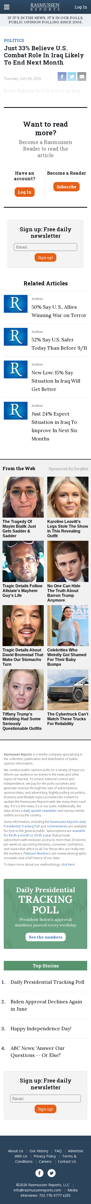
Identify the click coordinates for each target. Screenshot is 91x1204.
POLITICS (14, 40)
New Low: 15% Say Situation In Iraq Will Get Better (56, 381)
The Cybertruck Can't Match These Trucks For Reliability (67, 719)
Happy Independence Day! (41, 1028)
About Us (15, 1150)
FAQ (58, 1150)
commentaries (57, 826)
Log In (81, 7)
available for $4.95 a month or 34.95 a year (44, 833)
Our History (39, 1150)
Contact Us (67, 1161)
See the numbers (45, 937)
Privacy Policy (45, 1156)
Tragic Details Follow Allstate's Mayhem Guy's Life (22, 591)
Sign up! (45, 257)
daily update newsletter (40, 811)
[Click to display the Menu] (6, 7)
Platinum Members (37, 853)
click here (68, 864)
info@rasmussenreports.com (37, 1190)
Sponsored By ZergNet (68, 468)
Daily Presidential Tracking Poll (47, 982)
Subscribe (66, 186)
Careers (45, 1161)
